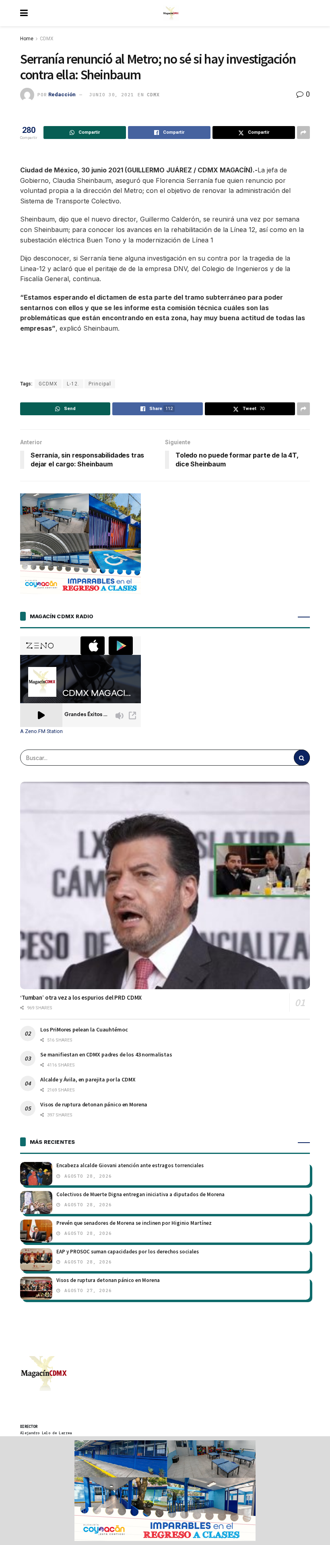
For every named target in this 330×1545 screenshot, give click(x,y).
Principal (100, 384)
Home (26, 38)
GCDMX (48, 384)
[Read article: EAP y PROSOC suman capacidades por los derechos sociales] (36, 1259)
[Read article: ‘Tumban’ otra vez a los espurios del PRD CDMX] (165, 885)
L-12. (73, 384)
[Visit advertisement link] (165, 1490)
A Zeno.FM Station (41, 731)
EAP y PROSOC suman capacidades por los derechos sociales (127, 1251)
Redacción (62, 94)
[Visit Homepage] (171, 13)
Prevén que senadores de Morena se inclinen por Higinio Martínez (134, 1223)
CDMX (47, 38)
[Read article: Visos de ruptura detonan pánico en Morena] (36, 1288)
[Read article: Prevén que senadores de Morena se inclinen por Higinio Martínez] (36, 1231)
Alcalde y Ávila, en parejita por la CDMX (87, 1079)
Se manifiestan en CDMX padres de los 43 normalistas (106, 1054)
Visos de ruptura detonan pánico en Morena (93, 1104)
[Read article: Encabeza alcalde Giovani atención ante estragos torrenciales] (36, 1173)
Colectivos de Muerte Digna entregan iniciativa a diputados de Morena (140, 1194)
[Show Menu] (24, 13)
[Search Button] (302, 758)
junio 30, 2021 (111, 94)
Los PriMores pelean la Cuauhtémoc (84, 1029)
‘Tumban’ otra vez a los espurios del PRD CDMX (81, 997)
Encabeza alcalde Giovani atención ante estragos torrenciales (130, 1165)
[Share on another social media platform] (303, 132)
